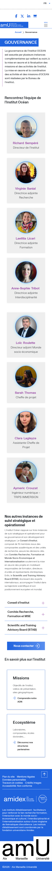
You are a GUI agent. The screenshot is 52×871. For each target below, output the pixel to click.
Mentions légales (26, 776)
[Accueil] (13, 25)
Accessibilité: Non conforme (17, 786)
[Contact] (35, 16)
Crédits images (33, 782)
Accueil (18, 32)
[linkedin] (28, 16)
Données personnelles (14, 779)
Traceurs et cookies (12, 782)
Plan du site (8, 776)
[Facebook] (16, 16)
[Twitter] (22, 16)
